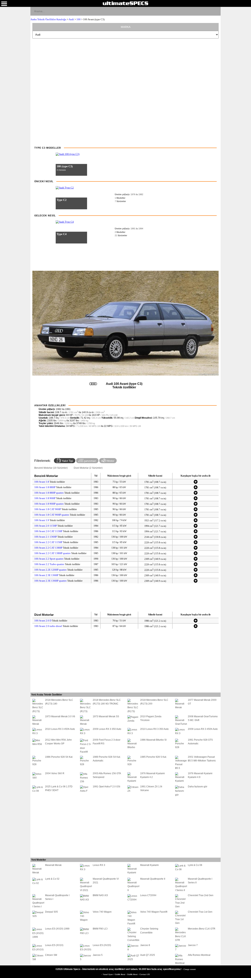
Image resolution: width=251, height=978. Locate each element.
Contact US (144, 974)
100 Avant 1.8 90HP (44, 498)
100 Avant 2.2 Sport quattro (49, 558)
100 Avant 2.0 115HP (45, 525)
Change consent (189, 969)
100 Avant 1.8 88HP (44, 487)
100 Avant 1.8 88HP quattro (49, 492)
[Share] (216, 11)
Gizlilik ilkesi (132, 974)
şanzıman (89, 460)
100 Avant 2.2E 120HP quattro (50, 569)
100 (78, 19)
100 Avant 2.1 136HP (45, 536)
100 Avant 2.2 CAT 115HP (48, 542)
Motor (110, 460)
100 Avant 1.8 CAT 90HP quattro (51, 514)
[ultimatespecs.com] (125, 3)
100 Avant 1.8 (41, 481)
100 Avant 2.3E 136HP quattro (50, 580)
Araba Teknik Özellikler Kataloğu (48, 19)
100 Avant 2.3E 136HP (46, 575)
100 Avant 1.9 (41, 520)
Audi (71, 19)
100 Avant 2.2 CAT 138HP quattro (52, 553)
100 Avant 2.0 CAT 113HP (48, 531)
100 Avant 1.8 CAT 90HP (47, 509)
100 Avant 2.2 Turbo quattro (49, 564)
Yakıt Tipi (67, 460)
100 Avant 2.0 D (42, 620)
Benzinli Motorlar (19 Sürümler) (51, 468)
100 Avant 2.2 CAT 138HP (48, 547)
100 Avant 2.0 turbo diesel (48, 626)
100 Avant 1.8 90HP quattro (49, 503)
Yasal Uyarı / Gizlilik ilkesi (114, 974)
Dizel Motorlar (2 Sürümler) (88, 468)
